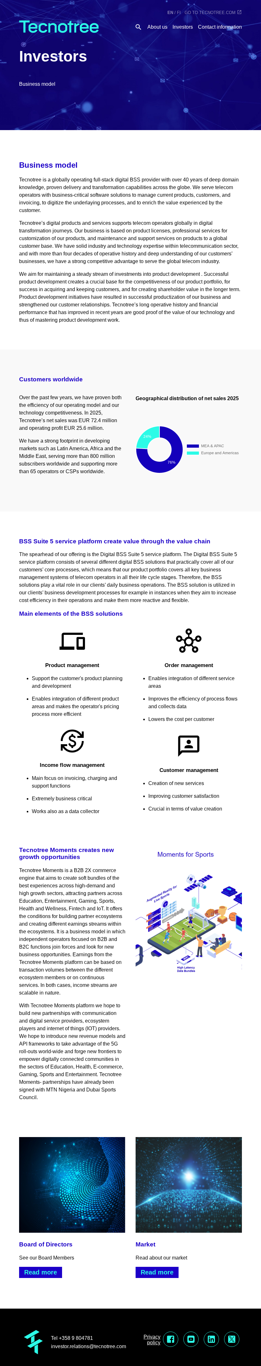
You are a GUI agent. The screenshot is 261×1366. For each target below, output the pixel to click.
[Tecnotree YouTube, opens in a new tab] (191, 1340)
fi (179, 12)
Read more (40, 1272)
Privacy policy (152, 1339)
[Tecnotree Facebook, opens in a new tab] (170, 1340)
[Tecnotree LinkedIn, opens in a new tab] (211, 1340)
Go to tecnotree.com (210, 12)
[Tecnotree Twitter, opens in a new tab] (232, 1340)
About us (157, 27)
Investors (183, 27)
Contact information (220, 27)
